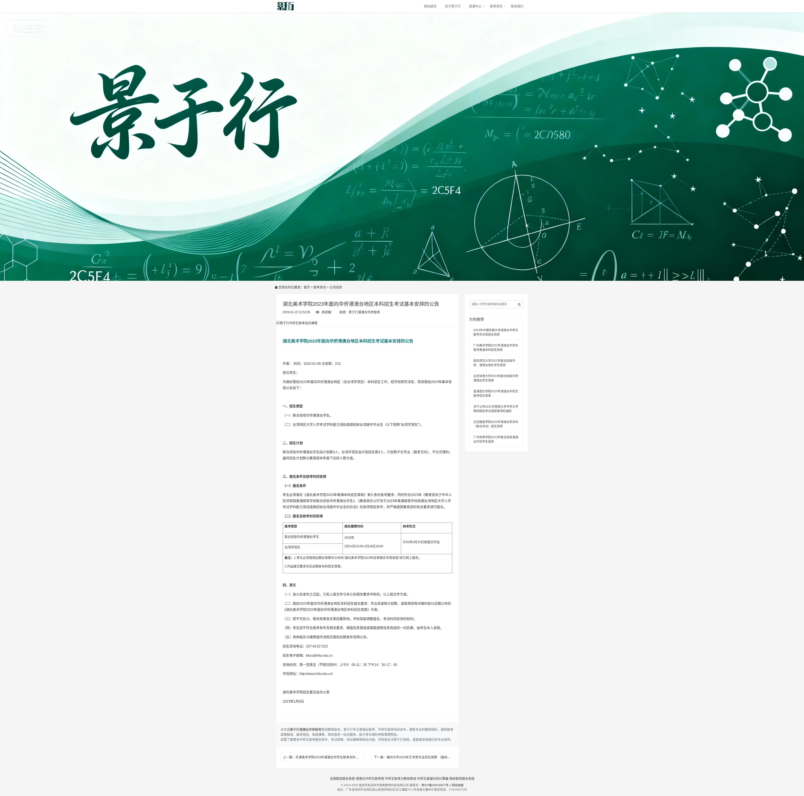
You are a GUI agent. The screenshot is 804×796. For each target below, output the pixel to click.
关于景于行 (453, 6)
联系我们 (517, 6)
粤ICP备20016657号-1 (436, 785)
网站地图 (458, 785)
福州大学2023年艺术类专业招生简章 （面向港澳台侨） (425, 757)
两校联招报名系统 (461, 778)
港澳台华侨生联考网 (370, 778)
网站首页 (430, 6)
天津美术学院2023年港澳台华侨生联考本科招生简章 (331, 757)
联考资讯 (496, 6)
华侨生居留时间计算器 (432, 778)
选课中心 (475, 6)
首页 (307, 287)
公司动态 (336, 287)
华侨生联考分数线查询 (400, 778)
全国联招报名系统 (342, 778)
